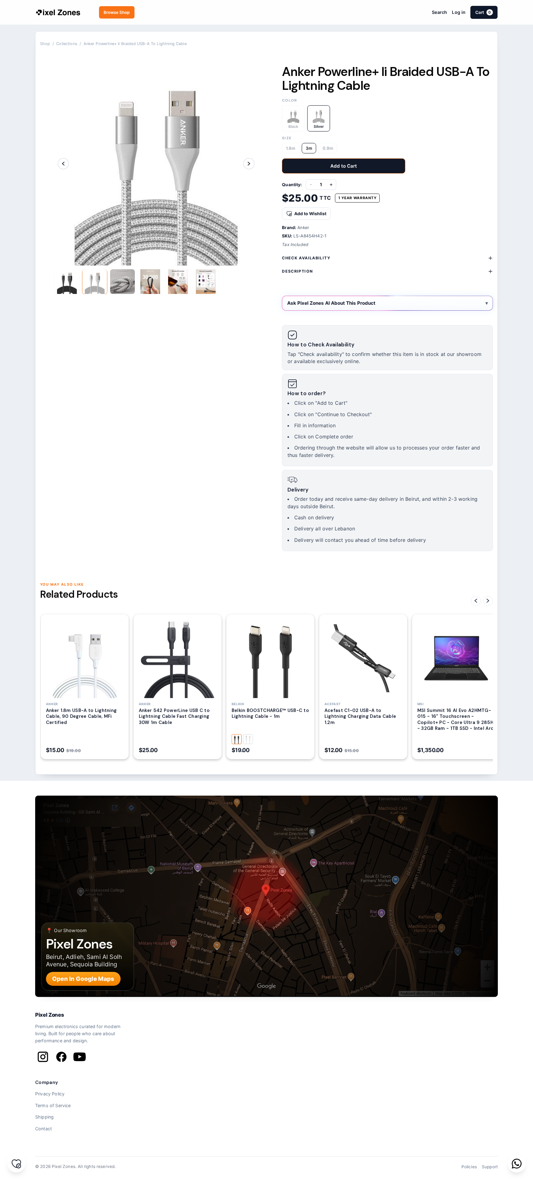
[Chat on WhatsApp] (517, 1164)
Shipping (44, 1116)
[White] (248, 739)
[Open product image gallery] (156, 164)
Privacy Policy (49, 1093)
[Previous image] (63, 163)
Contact (43, 1128)
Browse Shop (117, 12)
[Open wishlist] (16, 1164)
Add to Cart (343, 166)
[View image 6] (205, 281)
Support (490, 1166)
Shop (45, 43)
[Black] (237, 739)
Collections (66, 43)
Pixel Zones (49, 1015)
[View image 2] (94, 281)
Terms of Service (53, 1105)
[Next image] (248, 163)
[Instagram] (43, 1057)
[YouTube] (79, 1057)
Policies (469, 1166)
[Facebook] (61, 1057)
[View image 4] (150, 281)
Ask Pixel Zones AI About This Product (331, 303)
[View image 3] (122, 281)
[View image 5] (178, 281)
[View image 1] (67, 281)
